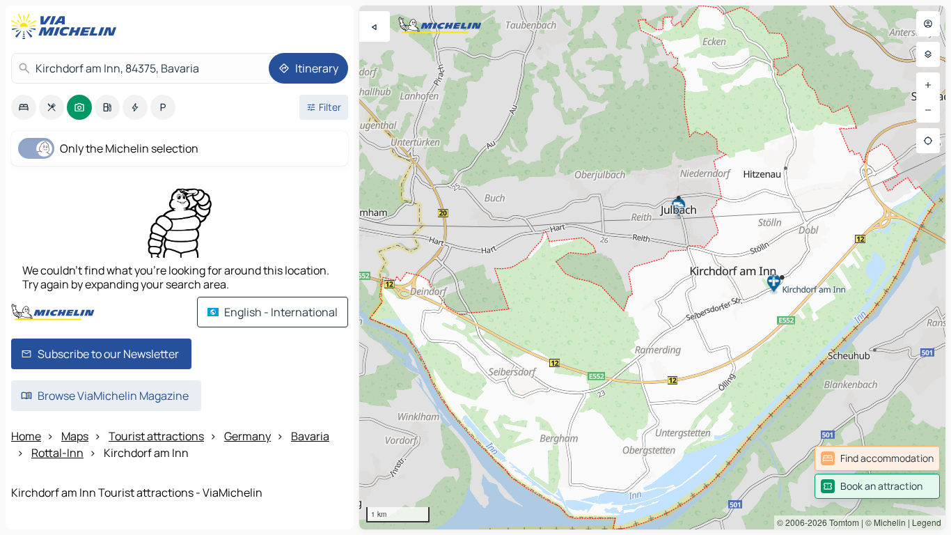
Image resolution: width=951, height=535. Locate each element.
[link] (877, 458)
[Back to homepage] (67, 26)
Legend (926, 522)
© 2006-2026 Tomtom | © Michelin (841, 522)
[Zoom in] (928, 85)
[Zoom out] (928, 110)
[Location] (928, 140)
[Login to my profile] (928, 23)
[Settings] (928, 54)
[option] (23, 107)
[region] (652, 267)
